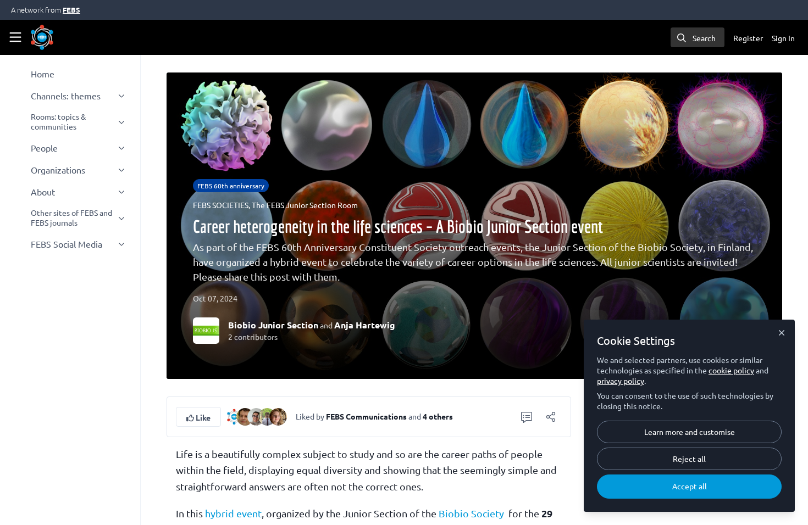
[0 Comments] (527, 417)
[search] (697, 37)
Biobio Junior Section (273, 325)
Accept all (689, 486)
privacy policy (620, 381)
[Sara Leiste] (278, 415)
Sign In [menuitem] (783, 38)
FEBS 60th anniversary (230, 185)
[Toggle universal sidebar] (15, 37)
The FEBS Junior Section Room (305, 205)
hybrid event (233, 513)
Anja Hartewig (364, 325)
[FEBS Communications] (234, 415)
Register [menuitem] (748, 38)
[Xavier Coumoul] (245, 415)
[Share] (551, 417)
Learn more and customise (689, 432)
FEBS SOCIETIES (220, 205)
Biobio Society (471, 513)
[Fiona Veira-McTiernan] (256, 415)
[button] (198, 417)
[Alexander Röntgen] (267, 415)
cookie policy (731, 370)
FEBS (71, 9)
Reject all (689, 458)
